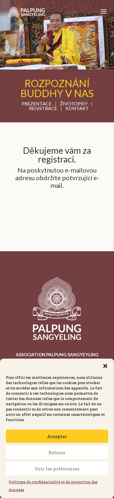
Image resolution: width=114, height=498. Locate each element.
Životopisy (73, 103)
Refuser (57, 452)
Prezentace (36, 103)
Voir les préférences (57, 469)
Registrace (43, 108)
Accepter (57, 436)
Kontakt (77, 108)
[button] (105, 366)
